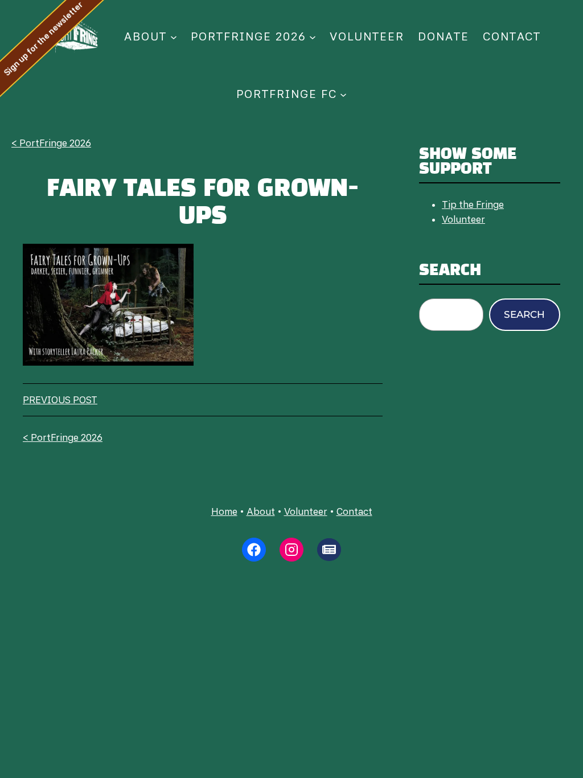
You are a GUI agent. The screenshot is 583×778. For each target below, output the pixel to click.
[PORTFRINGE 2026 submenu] (312, 36)
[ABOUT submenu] (173, 36)
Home (224, 511)
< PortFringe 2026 (51, 143)
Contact (354, 511)
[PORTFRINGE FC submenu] (343, 94)
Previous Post (60, 400)
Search (524, 314)
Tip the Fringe (473, 204)
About (261, 511)
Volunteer (463, 219)
